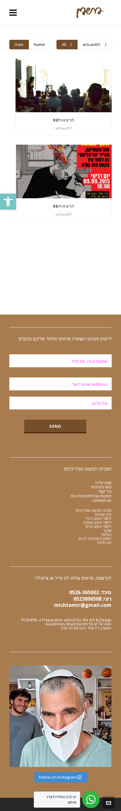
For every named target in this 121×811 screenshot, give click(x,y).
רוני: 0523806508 (92, 598)
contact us (101, 500)
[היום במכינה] (60, 716)
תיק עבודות (103, 514)
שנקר (107, 530)
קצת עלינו (103, 482)
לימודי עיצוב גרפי (98, 518)
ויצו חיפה (104, 542)
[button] (8, 202)
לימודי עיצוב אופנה (97, 522)
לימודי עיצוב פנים (98, 526)
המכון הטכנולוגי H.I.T (95, 538)
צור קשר (104, 491)
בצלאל (106, 534)
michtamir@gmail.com (82, 605)
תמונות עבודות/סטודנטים (91, 496)
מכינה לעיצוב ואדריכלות (93, 510)
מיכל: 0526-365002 (90, 592)
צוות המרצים (101, 487)
